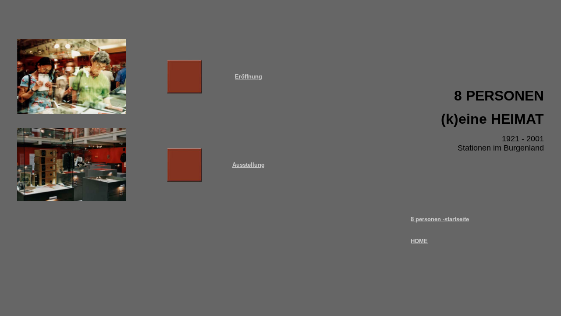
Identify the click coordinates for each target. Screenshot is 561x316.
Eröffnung (248, 76)
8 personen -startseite (440, 219)
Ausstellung (248, 165)
